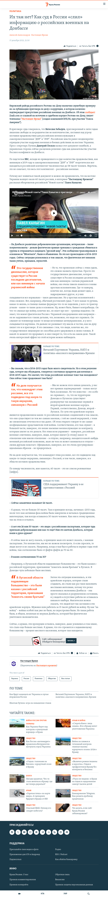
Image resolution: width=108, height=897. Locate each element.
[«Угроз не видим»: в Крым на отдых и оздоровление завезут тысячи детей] (63, 778)
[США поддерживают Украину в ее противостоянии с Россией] (26, 487)
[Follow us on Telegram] (42, 832)
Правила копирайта (18, 885)
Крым (28, 791)
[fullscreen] (96, 235)
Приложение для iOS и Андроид (24, 854)
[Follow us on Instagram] (30, 832)
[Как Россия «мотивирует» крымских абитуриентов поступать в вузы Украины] (16, 741)
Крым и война (78, 721)
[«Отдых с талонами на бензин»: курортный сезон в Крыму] (16, 761)
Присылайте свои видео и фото (23, 849)
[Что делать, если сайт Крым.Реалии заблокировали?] (63, 808)
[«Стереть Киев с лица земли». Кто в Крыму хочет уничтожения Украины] (63, 723)
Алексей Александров (19, 35)
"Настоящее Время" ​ (31, 119)
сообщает (90, 112)
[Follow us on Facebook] (11, 832)
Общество (30, 738)
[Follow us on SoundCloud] (48, 832)
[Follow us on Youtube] (24, 832)
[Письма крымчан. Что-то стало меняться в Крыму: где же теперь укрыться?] (16, 778)
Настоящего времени (46, 666)
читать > (71, 641)
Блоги (29, 776)
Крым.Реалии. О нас (18, 875)
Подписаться (15, 859)
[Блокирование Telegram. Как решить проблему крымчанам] (63, 793)
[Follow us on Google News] (36, 832)
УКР (65, 894)
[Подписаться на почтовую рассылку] (66, 832)
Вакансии (60, 880)
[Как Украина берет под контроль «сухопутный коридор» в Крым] (16, 723)
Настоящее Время (39, 35)
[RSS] (54, 832)
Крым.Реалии (24, 196)
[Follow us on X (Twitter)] (18, 832)
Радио (58, 849)
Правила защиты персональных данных (74, 885)
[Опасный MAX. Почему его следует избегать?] (16, 808)
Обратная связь (62, 875)
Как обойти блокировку (66, 859)
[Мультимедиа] (19, 893)
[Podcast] (60, 832)
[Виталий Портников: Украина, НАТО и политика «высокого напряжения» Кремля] (26, 353)
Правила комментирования (22, 880)
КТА (42, 894)
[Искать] (88, 893)
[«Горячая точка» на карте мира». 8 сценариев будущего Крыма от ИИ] (16, 793)
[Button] (69, 46)
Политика (15, 11)
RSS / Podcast (61, 854)
